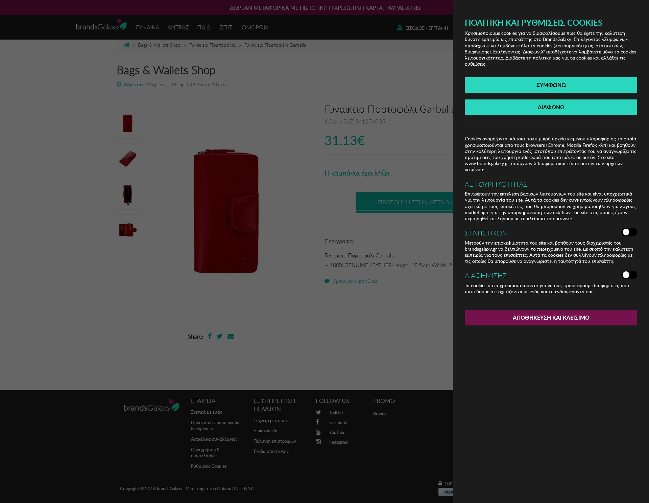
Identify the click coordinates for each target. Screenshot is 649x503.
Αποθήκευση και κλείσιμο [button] (551, 317)
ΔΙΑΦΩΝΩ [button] (551, 107)
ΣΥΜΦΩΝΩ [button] (551, 85)
